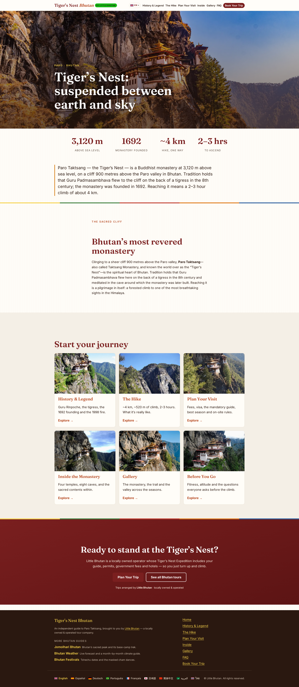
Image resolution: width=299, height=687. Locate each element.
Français (136, 678)
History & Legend (153, 5)
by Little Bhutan (106, 5)
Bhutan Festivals (66, 659)
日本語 (152, 678)
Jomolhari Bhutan (67, 647)
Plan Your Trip (128, 577)
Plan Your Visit (187, 5)
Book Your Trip (234, 5)
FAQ (219, 5)
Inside (201, 5)
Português (116, 678)
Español (80, 678)
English (63, 678)
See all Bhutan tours (166, 577)
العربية (183, 678)
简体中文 (168, 678)
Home (187, 619)
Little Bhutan (132, 628)
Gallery (211, 5)
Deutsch (98, 678)
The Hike (170, 5)
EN (135, 5)
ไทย (197, 678)
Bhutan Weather (66, 653)
